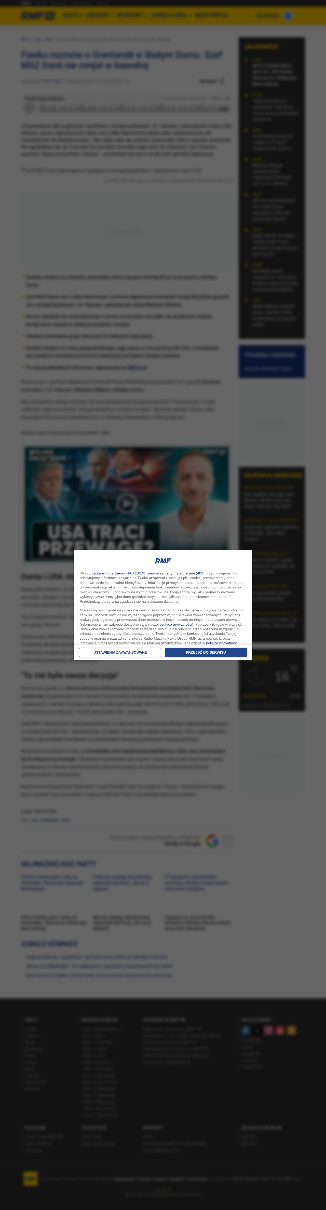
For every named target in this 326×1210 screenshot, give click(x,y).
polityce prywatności (176, 624)
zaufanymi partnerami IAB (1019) (118, 573)
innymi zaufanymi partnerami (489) (176, 573)
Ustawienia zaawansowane (120, 652)
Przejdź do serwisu (206, 652)
